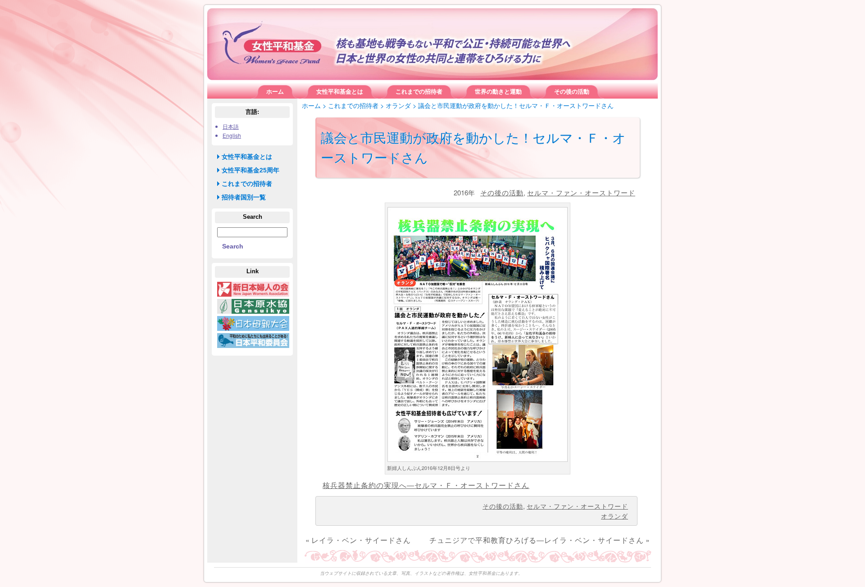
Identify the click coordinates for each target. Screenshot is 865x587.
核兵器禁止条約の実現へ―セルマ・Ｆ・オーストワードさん (426, 485)
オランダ (398, 105)
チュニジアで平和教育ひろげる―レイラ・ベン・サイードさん (536, 540)
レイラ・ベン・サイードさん (361, 540)
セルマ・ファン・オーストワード (581, 192)
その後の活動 (502, 192)
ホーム (311, 105)
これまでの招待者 (353, 105)
